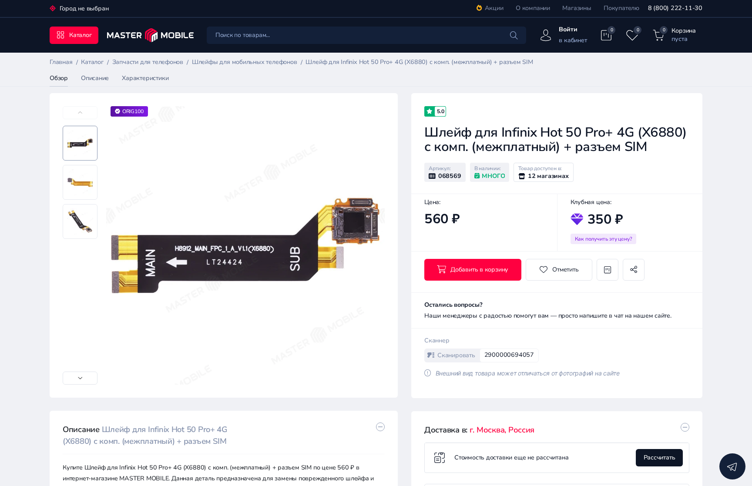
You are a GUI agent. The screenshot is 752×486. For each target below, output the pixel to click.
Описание (95, 78)
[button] (80, 378)
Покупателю (621, 8)
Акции (494, 8)
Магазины (576, 8)
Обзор (59, 78)
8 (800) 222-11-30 (675, 8)
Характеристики (145, 78)
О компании (533, 8)
